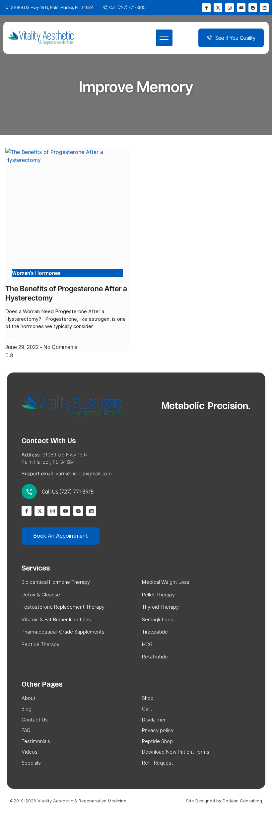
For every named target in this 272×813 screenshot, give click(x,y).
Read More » (20, 339)
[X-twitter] (218, 7)
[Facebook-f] (206, 7)
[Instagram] (229, 7)
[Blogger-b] (252, 7)
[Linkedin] (264, 7)
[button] (164, 38)
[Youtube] (241, 7)
